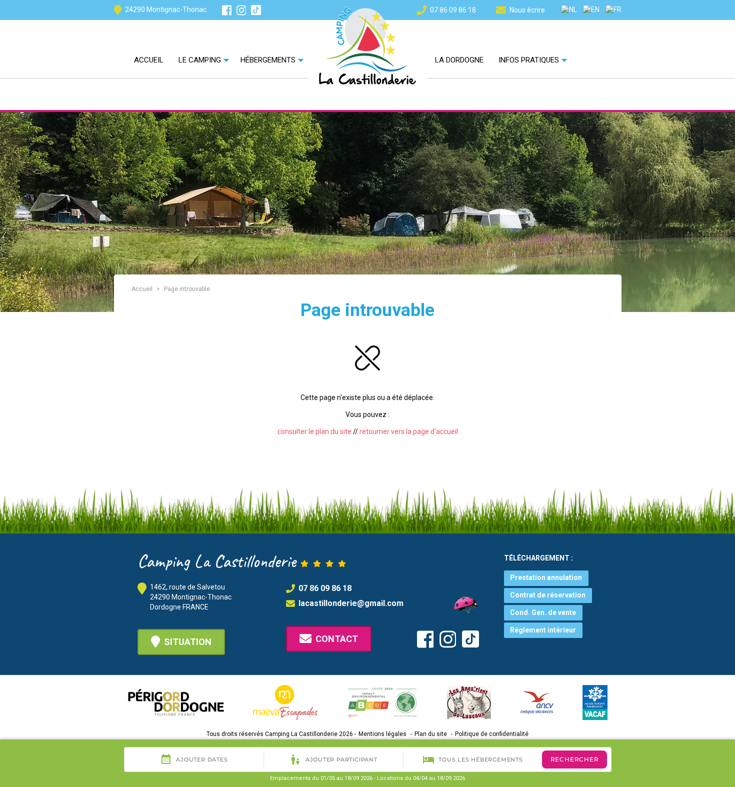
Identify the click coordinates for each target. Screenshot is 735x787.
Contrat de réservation (548, 595)
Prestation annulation (546, 578)
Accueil (149, 60)
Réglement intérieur (543, 630)
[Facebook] (227, 10)
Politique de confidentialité (491, 734)
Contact (337, 639)
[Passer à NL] (569, 10)
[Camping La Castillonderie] (367, 44)
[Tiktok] (256, 10)
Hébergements (268, 60)
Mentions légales (382, 734)
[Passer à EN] (591, 10)
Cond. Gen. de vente (543, 612)
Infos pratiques (528, 60)
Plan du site (430, 734)
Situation (188, 641)
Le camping (199, 60)
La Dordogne (459, 60)
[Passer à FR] (614, 10)
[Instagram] (241, 10)
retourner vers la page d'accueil (409, 432)
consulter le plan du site (315, 432)
